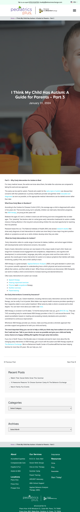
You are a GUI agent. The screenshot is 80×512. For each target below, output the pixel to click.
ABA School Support (36, 483)
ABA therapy (12, 212)
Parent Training (34, 475)
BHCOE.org (64, 311)
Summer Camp (34, 471)
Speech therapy (14, 280)
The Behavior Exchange (13, 344)
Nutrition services (15, 288)
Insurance (55, 454)
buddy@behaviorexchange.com (51, 2)
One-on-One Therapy (36, 467)
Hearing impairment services (19, 282)
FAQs (53, 463)
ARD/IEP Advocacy (36, 479)
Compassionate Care (18, 463)
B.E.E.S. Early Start (36, 459)
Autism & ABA (16, 471)
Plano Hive (14, 480)
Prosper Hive (15, 488)
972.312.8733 (34, 2)
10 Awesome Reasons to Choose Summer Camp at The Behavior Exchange (39, 382)
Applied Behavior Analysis (37, 264)
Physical (12, 285)
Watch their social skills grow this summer (27, 378)
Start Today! (56, 477)
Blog (52, 467)
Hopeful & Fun (16, 467)
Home (12, 18)
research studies (62, 229)
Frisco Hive (15, 484)
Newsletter (55, 471)
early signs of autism (53, 191)
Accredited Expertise (18, 459)
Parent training (14, 290)
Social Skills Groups (36, 463)
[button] (74, 10)
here (41, 307)
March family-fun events (20, 387)
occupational (22, 285)
